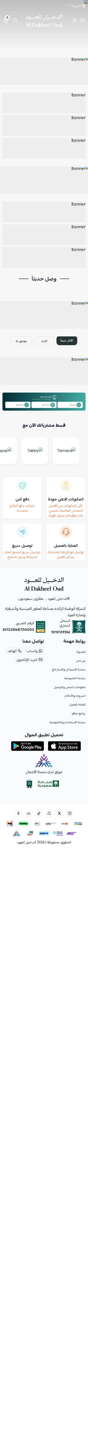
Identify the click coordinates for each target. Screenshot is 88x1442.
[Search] (15, 20)
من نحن (81, 660)
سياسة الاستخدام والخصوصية (67, 722)
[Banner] (44, 71)
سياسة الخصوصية (75, 678)
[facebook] (18, 813)
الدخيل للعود (26, 842)
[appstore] (64, 746)
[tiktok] (39, 813)
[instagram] (70, 813)
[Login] (74, 20)
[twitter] (59, 813)
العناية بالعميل (77, 704)
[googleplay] (27, 746)
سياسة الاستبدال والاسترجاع (69, 669)
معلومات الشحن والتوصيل (70, 687)
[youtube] (29, 813)
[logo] (44, 584)
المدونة (81, 651)
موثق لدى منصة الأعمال (44, 771)
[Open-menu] (83, 20)
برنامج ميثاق (79, 713)
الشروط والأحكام (75, 695)
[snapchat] (49, 813)
